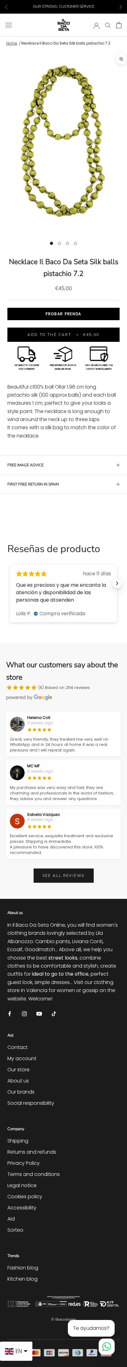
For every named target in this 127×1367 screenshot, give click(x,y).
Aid (11, 1218)
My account (21, 1058)
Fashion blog (22, 1267)
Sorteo (15, 1230)
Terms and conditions (33, 1174)
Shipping (17, 1140)
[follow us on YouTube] (39, 1013)
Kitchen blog (22, 1278)
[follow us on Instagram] (24, 1013)
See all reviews (64, 875)
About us (18, 1080)
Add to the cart (63, 334)
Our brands (21, 1091)
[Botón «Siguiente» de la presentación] (117, 583)
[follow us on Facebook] (9, 1013)
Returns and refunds (31, 1152)
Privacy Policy (23, 1163)
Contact (17, 1047)
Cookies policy (24, 1196)
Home (11, 43)
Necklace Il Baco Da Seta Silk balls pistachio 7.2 (65, 43)
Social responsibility (30, 1103)
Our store (18, 1069)
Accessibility (21, 1207)
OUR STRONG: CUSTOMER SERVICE (63, 6)
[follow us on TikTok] (54, 1013)
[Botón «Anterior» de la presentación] (10, 583)
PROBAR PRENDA (63, 313)
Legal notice (22, 1185)
